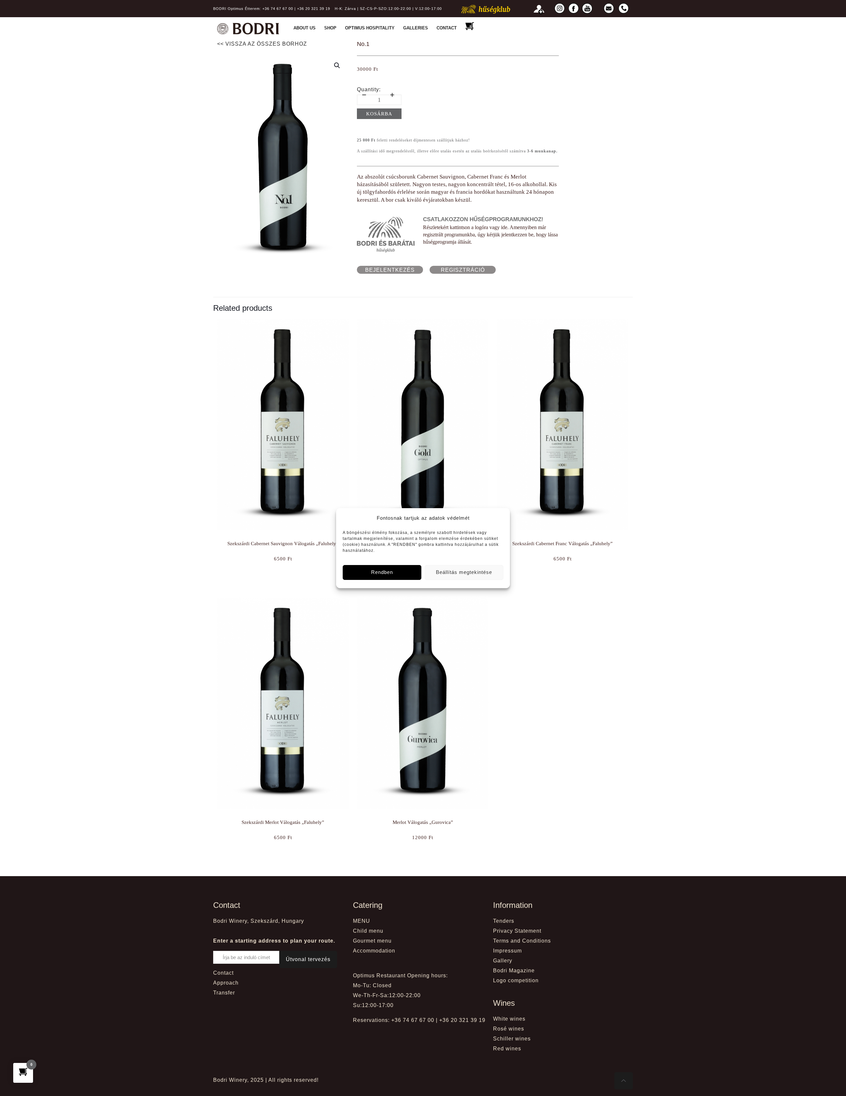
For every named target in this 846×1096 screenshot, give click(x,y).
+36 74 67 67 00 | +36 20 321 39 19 (296, 9)
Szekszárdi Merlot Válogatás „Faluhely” (283, 822)
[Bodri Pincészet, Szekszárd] (248, 28)
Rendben (382, 572)
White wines (509, 1019)
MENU (361, 921)
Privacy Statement (517, 931)
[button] (337, 65)
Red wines (507, 1048)
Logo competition (516, 980)
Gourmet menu (372, 941)
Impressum (507, 951)
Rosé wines (508, 1029)
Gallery (502, 960)
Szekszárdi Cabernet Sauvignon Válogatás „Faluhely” (282, 543)
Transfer (224, 992)
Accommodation (374, 951)
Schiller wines (512, 1038)
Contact (223, 973)
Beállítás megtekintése (464, 572)
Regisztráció (463, 270)
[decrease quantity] (364, 94)
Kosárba (379, 113)
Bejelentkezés (390, 270)
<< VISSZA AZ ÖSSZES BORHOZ (262, 44)
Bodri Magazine (514, 970)
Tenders (503, 921)
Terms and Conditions (522, 941)
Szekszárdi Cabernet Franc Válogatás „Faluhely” (562, 543)
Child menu (368, 931)
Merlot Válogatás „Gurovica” (423, 822)
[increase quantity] (392, 94)
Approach (226, 983)
